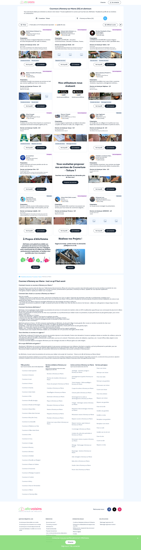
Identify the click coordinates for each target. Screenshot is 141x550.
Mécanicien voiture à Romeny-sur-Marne (83, 414)
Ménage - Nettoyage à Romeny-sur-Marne (82, 446)
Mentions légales (77, 531)
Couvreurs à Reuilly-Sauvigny (29, 400)
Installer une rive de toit (103, 432)
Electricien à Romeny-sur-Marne (55, 396)
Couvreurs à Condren (28, 477)
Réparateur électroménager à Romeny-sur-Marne (82, 409)
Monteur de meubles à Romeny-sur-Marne (57, 378)
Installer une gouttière (103, 411)
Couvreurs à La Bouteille (28, 422)
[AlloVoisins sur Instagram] (120, 509)
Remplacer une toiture (103, 423)
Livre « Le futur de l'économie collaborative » (56, 533)
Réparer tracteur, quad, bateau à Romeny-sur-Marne (81, 424)
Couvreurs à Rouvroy (27, 447)
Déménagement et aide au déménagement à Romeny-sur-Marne (82, 397)
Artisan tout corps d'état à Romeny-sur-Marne (58, 423)
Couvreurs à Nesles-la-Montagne (31, 405)
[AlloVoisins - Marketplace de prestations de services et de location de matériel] (27, 3)
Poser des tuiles (101, 377)
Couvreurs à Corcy (27, 439)
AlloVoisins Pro (49, 526)
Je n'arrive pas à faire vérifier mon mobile (28, 522)
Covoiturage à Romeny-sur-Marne (81, 429)
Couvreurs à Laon (27, 379)
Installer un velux (101, 415)
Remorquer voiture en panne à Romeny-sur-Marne (83, 440)
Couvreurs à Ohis (26, 396)
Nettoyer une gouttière (103, 381)
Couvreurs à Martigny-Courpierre (31, 473)
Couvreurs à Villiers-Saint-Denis (30, 430)
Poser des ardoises (102, 394)
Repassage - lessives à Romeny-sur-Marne (81, 451)
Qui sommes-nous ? (51, 522)
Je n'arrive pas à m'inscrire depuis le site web (29, 526)
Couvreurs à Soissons (28, 375)
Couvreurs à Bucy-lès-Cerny (29, 417)
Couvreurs (35, 276)
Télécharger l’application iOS (106, 522)
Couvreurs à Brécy (27, 481)
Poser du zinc (100, 436)
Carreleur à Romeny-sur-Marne (55, 388)
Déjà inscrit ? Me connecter (70, 546)
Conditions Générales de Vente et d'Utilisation (84, 522)
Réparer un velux (101, 445)
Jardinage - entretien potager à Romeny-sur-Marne (80, 371)
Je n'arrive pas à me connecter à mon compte (30, 524)
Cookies (75, 534)
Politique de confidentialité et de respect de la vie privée (84, 525)
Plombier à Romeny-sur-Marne (55, 418)
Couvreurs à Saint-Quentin (29, 371)
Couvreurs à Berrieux (27, 451)
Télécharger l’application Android (107, 524)
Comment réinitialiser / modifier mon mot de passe (30, 529)
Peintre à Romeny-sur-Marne (55, 409)
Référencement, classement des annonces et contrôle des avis (83, 528)
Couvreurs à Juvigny (27, 443)
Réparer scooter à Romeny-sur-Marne (82, 419)
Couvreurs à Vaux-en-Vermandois (31, 485)
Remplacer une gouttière (103, 419)
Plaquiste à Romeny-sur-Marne (55, 414)
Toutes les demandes (51, 528)
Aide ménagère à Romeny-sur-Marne (82, 457)
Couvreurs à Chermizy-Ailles (29, 494)
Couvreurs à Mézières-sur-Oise (30, 426)
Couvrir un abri (101, 440)
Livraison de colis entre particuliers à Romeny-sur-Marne (82, 434)
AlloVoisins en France (51, 535)
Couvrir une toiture (102, 389)
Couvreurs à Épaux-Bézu (28, 409)
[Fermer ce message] (137, 538)
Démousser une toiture (103, 385)
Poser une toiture (101, 368)
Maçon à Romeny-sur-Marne (54, 401)
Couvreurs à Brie (26, 434)
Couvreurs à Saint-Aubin (28, 392)
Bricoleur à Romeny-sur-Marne (55, 374)
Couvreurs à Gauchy (27, 388)
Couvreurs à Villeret (27, 490)
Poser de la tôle (101, 406)
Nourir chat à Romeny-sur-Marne (81, 469)
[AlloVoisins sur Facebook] (109, 509)
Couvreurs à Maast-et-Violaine (30, 464)
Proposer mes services (51, 531)
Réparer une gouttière (103, 402)
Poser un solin (100, 428)
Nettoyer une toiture (102, 372)
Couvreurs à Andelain (28, 456)
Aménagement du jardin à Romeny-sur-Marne (82, 377)
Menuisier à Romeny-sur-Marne (55, 405)
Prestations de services (26, 276)
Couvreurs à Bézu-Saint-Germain (31, 413)
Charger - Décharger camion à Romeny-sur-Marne (83, 403)
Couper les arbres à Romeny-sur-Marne (82, 388)
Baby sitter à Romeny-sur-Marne (81, 461)
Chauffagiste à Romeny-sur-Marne (56, 392)
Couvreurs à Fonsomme (28, 468)
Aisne (40, 276)
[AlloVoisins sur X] (114, 509)
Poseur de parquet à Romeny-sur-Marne (58, 384)
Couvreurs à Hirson (27, 383)
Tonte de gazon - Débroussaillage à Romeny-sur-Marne (81, 383)
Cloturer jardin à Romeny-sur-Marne (81, 392)
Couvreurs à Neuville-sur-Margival (31, 460)
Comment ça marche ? (51, 524)
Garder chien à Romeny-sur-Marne (81, 465)
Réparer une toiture (102, 398)
